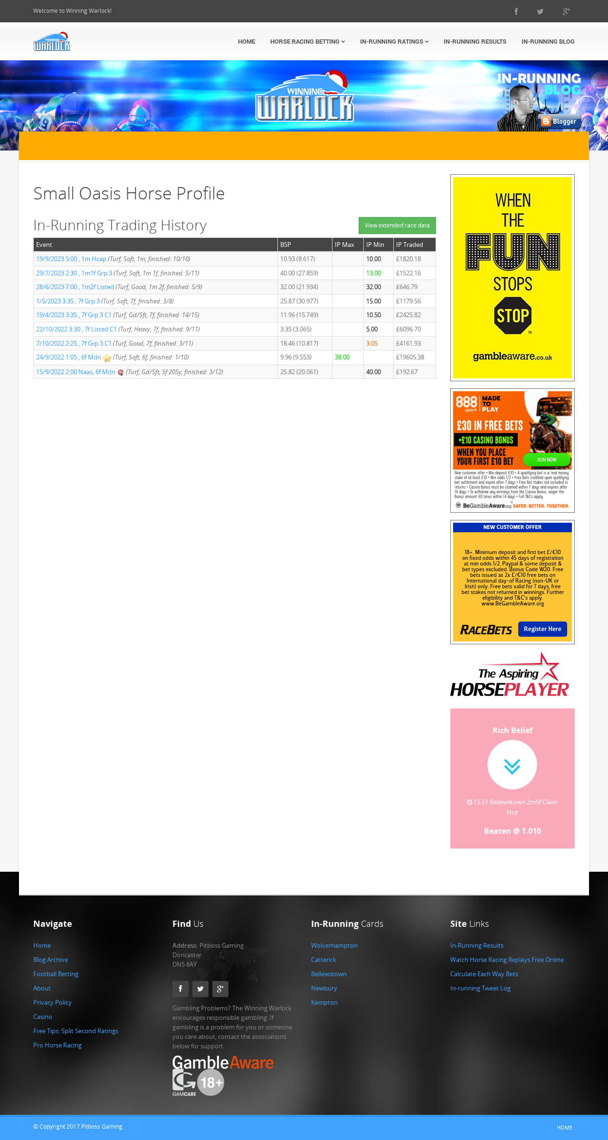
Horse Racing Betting (305, 41)
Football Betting (55, 974)
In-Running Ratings (392, 41)
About (42, 988)
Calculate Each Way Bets (484, 974)
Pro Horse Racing (57, 1045)
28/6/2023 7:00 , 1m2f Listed (75, 287)
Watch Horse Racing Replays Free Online (507, 959)
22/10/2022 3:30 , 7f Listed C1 (76, 329)
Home (246, 41)
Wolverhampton (334, 945)
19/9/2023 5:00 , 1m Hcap (72, 258)
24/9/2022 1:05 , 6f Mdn (69, 357)
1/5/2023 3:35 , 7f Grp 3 (68, 301)
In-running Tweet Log (480, 988)
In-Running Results (475, 41)
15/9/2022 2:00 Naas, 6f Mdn (76, 371)
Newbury (324, 988)
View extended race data (397, 225)
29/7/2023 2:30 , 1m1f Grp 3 (75, 273)
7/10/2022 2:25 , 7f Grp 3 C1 (74, 343)
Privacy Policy (52, 1002)
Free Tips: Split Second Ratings (75, 1031)
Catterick (323, 959)
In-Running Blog (548, 41)
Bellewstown (329, 974)
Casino (42, 1016)
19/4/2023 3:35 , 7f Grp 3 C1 (74, 315)
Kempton (324, 1002)
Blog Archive (50, 959)
